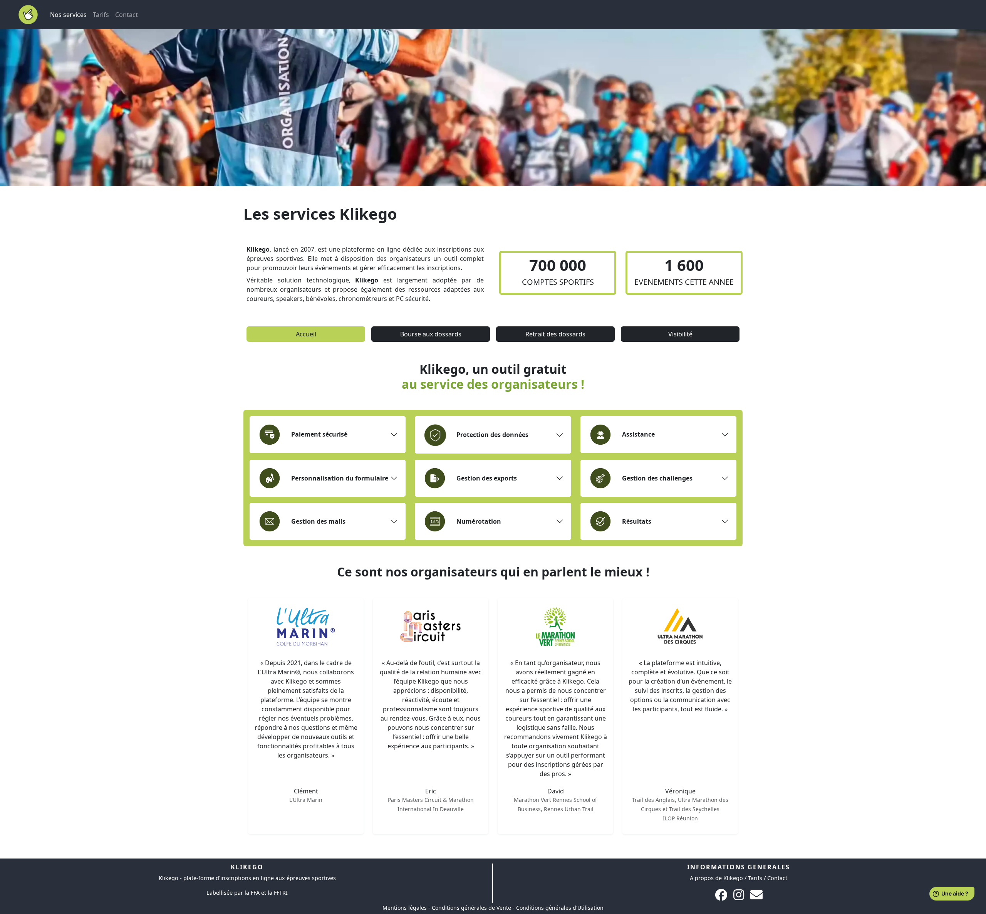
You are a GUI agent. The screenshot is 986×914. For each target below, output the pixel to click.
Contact (126, 14)
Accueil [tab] (306, 334)
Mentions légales (404, 907)
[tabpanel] (493, 607)
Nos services (70, 14)
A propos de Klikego (716, 878)
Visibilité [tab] (680, 334)
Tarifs (101, 14)
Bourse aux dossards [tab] (430, 334)
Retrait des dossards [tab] (555, 334)
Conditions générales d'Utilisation (560, 907)
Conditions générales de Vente (471, 907)
